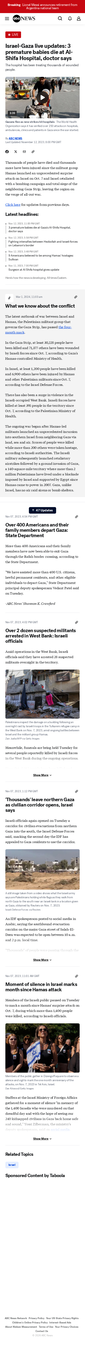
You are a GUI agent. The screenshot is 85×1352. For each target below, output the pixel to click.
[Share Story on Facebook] (7, 152)
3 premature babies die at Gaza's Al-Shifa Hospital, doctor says (39, 229)
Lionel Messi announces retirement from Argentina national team (42, 6)
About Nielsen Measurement (21, 1326)
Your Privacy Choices (66, 1326)
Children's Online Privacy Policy (30, 1322)
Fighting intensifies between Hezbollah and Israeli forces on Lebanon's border (43, 243)
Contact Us (41, 1331)
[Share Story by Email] (24, 152)
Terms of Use (46, 1326)
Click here (12, 204)
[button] (7, 18)
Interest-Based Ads (60, 1322)
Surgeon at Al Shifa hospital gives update (33, 270)
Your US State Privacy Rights (62, 1318)
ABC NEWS (15, 138)
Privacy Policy (36, 1318)
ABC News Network (16, 1318)
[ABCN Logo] (24, 18)
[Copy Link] (33, 152)
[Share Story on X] (16, 152)
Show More (40, 775)
